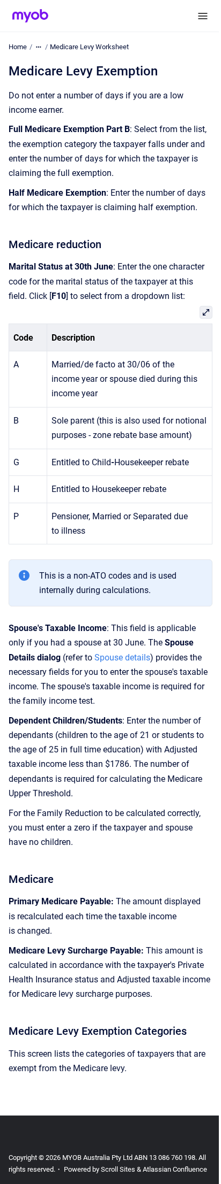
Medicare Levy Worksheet (89, 47)
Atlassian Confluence (175, 1169)
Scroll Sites (118, 1169)
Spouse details (122, 657)
